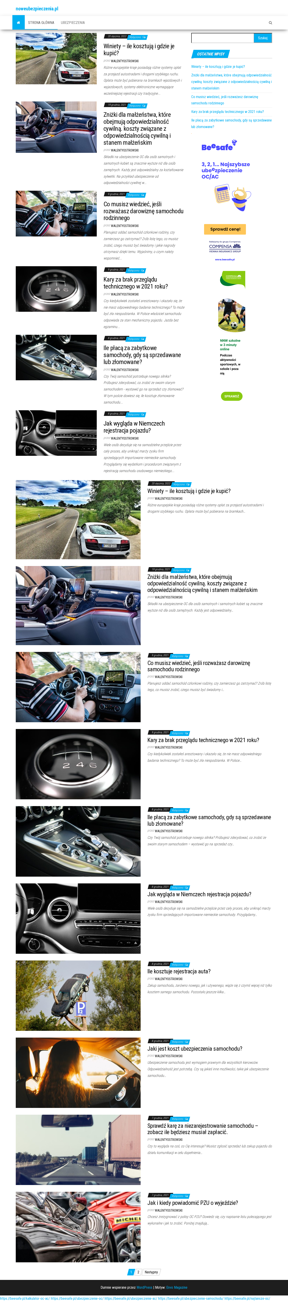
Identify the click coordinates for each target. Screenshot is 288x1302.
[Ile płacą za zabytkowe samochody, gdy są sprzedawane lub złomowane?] (56, 357)
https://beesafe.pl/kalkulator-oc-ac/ (25, 1298)
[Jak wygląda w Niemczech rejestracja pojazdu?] (56, 433)
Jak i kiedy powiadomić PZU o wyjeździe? (192, 1202)
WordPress (144, 1287)
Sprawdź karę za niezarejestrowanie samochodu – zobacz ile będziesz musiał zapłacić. (202, 1129)
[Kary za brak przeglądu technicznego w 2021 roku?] (56, 289)
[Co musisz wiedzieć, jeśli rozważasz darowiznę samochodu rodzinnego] (56, 213)
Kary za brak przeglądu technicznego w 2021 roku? (136, 283)
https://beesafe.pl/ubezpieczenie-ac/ (131, 1298)
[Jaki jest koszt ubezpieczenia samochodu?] (78, 1072)
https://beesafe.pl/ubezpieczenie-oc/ (77, 1298)
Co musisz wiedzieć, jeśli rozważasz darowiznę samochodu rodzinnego (144, 211)
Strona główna (41, 23)
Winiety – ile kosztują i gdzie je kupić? (139, 49)
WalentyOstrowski (125, 61)
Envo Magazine (176, 1287)
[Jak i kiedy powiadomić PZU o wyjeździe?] (78, 1227)
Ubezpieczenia (73, 23)
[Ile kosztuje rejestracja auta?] (78, 995)
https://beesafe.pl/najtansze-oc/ (247, 1298)
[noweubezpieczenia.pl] (18, 23)
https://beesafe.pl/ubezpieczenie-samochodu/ (191, 1298)
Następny (151, 1272)
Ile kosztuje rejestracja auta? (178, 971)
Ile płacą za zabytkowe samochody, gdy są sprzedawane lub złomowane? (142, 355)
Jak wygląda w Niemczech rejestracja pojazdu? (134, 427)
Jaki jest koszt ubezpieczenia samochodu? (194, 1048)
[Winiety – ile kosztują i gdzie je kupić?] (56, 58)
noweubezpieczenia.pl (37, 8)
